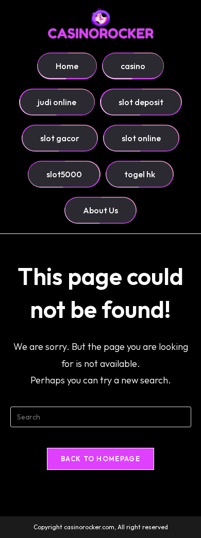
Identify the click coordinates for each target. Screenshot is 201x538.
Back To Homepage (100, 459)
